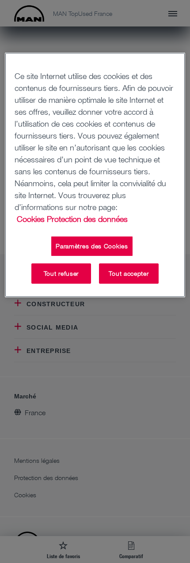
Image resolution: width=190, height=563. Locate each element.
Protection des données (87, 219)
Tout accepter (128, 273)
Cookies (31, 219)
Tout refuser (61, 273)
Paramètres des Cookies (92, 246)
